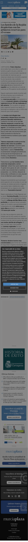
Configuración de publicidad (19, 275)
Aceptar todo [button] (14, 284)
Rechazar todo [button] (14, 288)
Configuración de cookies (14, 279)
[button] (14, 291)
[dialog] (14, 270)
